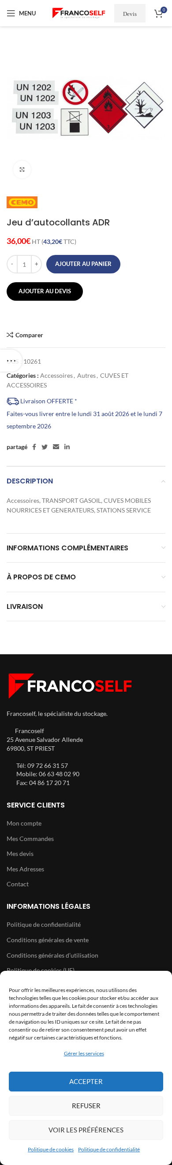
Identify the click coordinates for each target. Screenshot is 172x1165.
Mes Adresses (25, 869)
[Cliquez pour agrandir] (22, 169)
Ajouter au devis (45, 291)
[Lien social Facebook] (34, 447)
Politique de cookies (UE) (41, 970)
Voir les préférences (86, 1130)
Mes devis (20, 853)
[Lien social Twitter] (44, 447)
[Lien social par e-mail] (56, 447)
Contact (18, 884)
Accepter (86, 1081)
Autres (86, 375)
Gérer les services (84, 1053)
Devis (130, 13)
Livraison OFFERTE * (48, 401)
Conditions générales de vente (48, 940)
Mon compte (24, 823)
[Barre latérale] (11, 361)
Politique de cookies (51, 1149)
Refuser (86, 1106)
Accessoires (56, 375)
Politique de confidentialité (109, 1149)
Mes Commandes (30, 838)
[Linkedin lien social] (67, 447)
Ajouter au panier (83, 263)
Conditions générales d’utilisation (52, 955)
